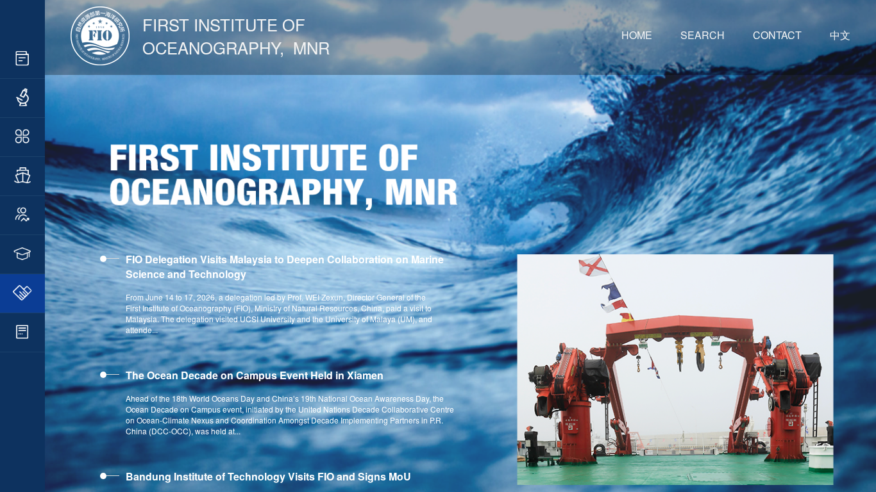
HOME (636, 35)
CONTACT (777, 35)
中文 (840, 35)
